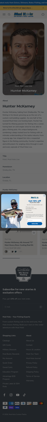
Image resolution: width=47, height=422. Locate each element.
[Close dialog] (44, 196)
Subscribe (35, 223)
